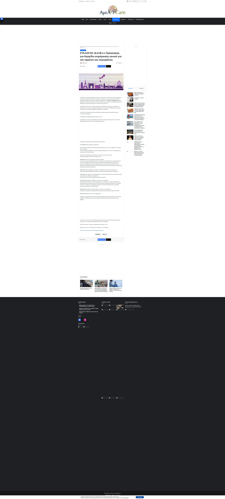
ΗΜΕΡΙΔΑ (98, 234)
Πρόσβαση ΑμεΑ (82, 1)
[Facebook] (2, 19)
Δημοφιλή (141, 88)
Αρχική (83, 19)
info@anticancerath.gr (98, 230)
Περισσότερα (130, 19)
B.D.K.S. (119, 493)
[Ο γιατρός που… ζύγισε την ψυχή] (130, 99)
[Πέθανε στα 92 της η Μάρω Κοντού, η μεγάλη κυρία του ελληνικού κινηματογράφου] (130, 137)
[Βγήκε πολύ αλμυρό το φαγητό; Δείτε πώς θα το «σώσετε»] (130, 94)
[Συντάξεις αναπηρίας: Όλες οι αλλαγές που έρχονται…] (86, 283)
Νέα (86, 19)
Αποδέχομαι (139, 497)
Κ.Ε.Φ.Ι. (105, 234)
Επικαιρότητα (115, 19)
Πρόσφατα (130, 88)
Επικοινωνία (93, 1)
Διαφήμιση (87, 1)
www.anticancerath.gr (86, 230)
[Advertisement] (112, 34)
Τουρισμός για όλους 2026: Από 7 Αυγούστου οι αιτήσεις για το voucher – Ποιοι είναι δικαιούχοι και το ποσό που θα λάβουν (139, 117)
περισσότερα (125, 497)
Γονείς (105, 19)
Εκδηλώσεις (123, 19)
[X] (2, 21)
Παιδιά (100, 19)
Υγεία (109, 19)
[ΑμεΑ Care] (112, 10)
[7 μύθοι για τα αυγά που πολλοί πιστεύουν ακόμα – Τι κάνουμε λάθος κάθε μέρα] (130, 110)
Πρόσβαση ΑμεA (140, 19)
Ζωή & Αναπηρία (93, 19)
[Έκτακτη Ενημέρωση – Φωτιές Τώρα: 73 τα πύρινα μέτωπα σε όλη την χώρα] (130, 132)
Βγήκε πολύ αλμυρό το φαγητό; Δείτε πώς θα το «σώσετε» (139, 94)
